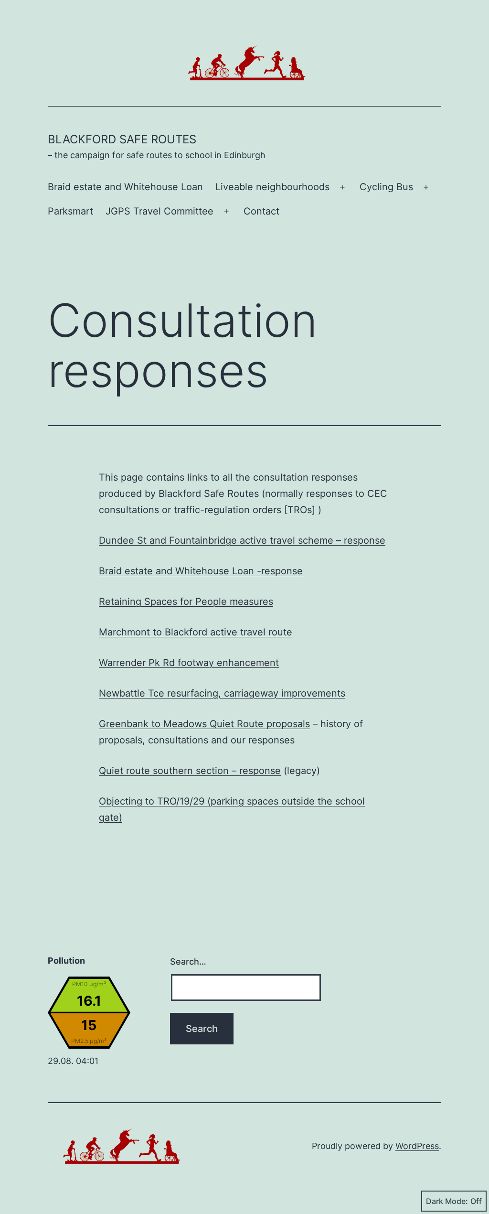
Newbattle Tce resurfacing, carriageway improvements (222, 693)
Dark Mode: (447, 1201)
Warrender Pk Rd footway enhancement (189, 662)
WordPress (417, 1146)
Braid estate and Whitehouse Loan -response (201, 571)
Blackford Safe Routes (122, 139)
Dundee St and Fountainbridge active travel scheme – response (242, 540)
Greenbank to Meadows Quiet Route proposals (204, 724)
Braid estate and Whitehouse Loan (125, 187)
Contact (261, 211)
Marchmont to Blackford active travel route (195, 632)
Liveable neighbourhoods (272, 187)
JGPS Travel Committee (159, 211)
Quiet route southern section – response (190, 770)
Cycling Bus (386, 187)
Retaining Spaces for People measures (186, 601)
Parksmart (70, 211)
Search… (188, 961)
